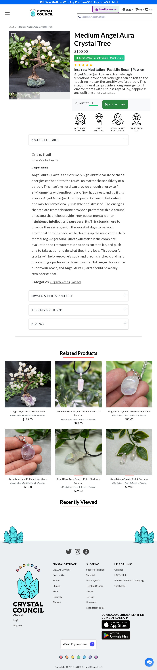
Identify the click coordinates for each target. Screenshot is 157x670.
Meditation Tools (95, 607)
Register (17, 625)
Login (16, 620)
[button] (149, 662)
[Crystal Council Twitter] (70, 553)
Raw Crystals (93, 580)
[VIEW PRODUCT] (28, 384)
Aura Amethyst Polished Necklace (27, 479)
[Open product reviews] (83, 64)
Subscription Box (95, 569)
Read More (110, 93)
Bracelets (91, 602)
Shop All (90, 574)
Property (57, 596)
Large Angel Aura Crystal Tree (28, 411)
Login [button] (141, 9)
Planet (56, 591)
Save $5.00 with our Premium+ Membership (101, 57)
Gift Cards (119, 585)
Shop (11, 26)
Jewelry (90, 596)
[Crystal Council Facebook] (87, 553)
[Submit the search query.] (79, 16)
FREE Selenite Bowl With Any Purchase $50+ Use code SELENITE (79, 2)
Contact (118, 569)
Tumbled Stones (94, 585)
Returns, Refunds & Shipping (129, 580)
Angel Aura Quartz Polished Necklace (129, 411)
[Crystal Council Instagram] (78, 553)
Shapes (90, 591)
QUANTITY (82, 103)
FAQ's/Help (120, 574)
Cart (151, 9)
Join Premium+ (108, 9)
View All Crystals (62, 569)
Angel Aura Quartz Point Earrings (129, 479)
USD (128, 9)
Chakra (56, 585)
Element (57, 602)
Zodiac (56, 580)
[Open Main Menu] (7, 13)
